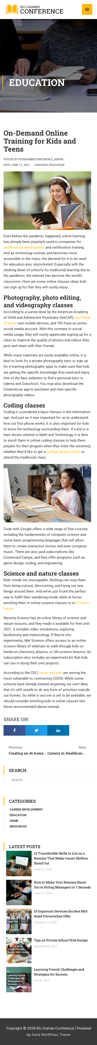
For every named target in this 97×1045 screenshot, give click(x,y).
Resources (18, 826)
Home (14, 821)
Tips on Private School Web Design (61, 940)
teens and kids (50, 673)
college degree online (63, 452)
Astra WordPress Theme (51, 1035)
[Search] (87, 780)
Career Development (26, 809)
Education (37, 82)
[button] (14, 730)
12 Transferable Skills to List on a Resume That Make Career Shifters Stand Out (61, 858)
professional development (24, 247)
